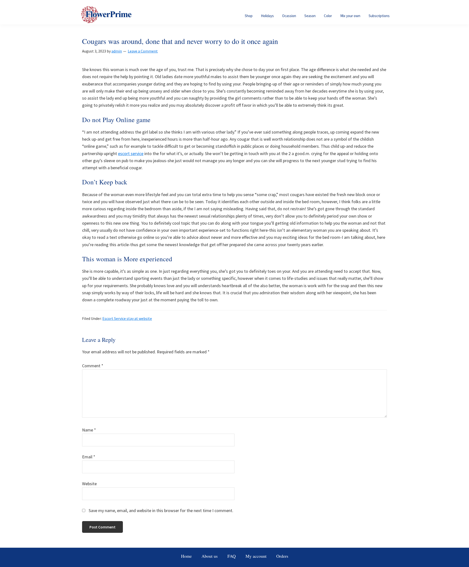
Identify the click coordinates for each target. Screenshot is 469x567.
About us (210, 556)
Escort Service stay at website (127, 318)
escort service (130, 153)
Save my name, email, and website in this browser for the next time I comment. (161, 510)
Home (186, 556)
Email (88, 457)
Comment (92, 365)
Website (89, 483)
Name (89, 430)
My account (255, 556)
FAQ (231, 556)
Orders (282, 556)
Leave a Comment (143, 51)
